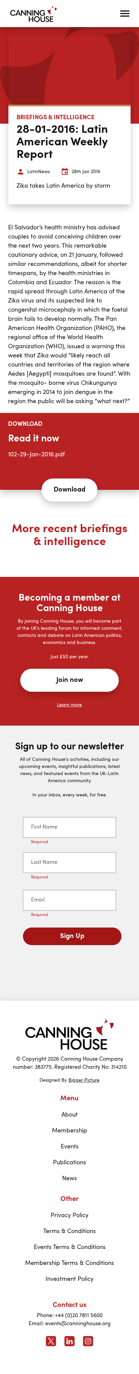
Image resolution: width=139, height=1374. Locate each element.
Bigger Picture (84, 1080)
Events (70, 1147)
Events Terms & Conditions (70, 1247)
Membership (69, 1131)
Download (69, 489)
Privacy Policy (69, 1215)
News (69, 1178)
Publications (69, 1163)
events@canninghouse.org (78, 1324)
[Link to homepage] (69, 1034)
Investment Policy (69, 1279)
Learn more (69, 705)
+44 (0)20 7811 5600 (79, 1315)
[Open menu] (125, 13)
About (69, 1115)
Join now (69, 680)
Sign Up (72, 936)
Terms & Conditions (69, 1231)
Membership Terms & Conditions (69, 1263)
